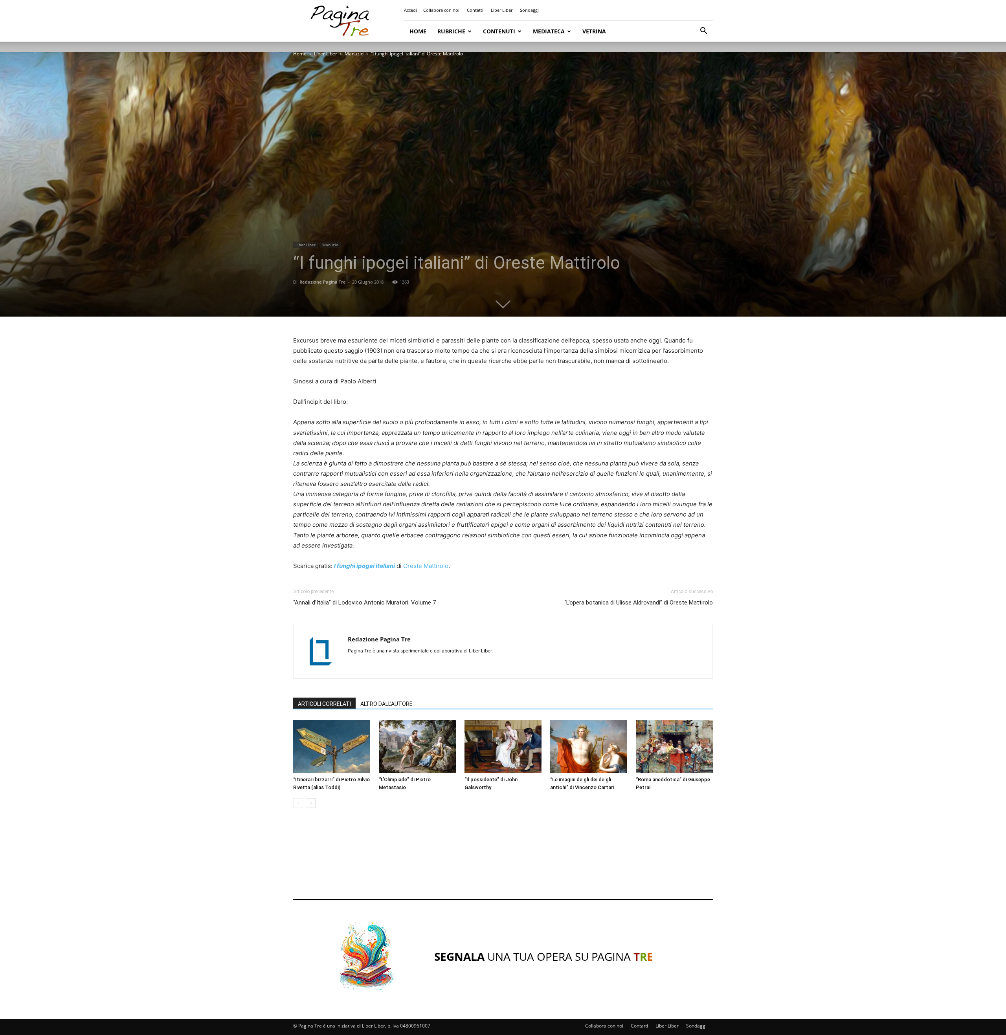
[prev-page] (298, 803)
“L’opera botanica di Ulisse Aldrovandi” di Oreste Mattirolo (638, 602)
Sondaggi (529, 10)
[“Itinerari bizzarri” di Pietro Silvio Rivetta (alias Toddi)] (331, 746)
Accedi (410, 10)
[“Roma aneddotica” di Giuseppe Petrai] (674, 746)
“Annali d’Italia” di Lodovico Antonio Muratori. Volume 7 (364, 602)
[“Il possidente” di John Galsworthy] (503, 746)
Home (417, 31)
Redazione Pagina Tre (322, 282)
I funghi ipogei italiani (364, 566)
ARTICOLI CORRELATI (324, 704)
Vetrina (594, 31)
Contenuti (499, 31)
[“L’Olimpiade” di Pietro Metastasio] (417, 746)
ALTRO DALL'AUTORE (386, 704)
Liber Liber (501, 10)
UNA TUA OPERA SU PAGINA (543, 956)
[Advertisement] (503, 861)
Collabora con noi (441, 10)
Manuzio (354, 53)
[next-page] (311, 803)
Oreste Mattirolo (425, 566)
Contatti (475, 10)
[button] (703, 31)
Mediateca (549, 31)
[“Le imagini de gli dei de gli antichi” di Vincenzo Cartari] (588, 746)
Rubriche (451, 31)
